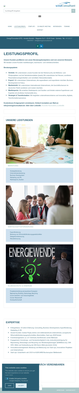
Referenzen (57, 26)
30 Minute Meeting (44, 26)
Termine (67, 26)
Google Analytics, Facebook (18, 379)
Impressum (60, 390)
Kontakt (40, 30)
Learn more (9, 375)
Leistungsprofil (20, 26)
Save (9, 385)
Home (10, 26)
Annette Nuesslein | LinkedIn (53, 105)
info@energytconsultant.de (43, 40)
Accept (21, 385)
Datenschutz (70, 390)
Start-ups (31, 26)
